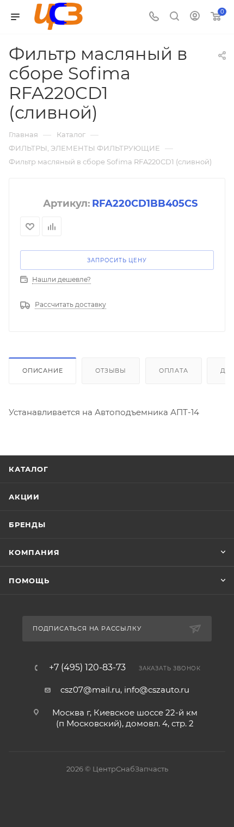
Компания (34, 552)
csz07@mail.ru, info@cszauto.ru (124, 689)
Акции (24, 496)
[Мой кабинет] (195, 17)
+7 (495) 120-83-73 (87, 667)
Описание (42, 370)
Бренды (27, 524)
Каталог (28, 469)
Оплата (173, 370)
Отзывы (110, 370)
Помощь (29, 580)
